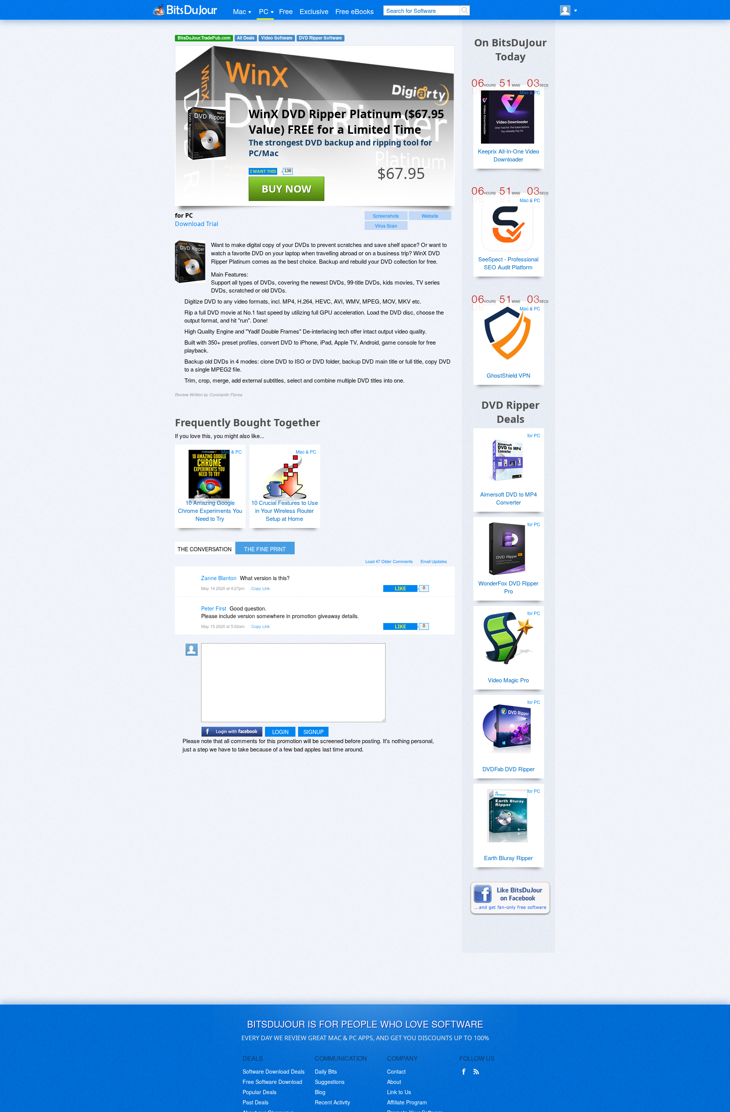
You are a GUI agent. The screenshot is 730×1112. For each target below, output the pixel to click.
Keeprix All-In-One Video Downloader (508, 155)
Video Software (276, 38)
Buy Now (286, 189)
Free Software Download (272, 1081)
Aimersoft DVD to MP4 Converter (508, 498)
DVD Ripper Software (320, 38)
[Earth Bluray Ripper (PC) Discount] (507, 812)
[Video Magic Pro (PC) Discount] (507, 634)
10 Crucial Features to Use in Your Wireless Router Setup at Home (284, 510)
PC (263, 11)
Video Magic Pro (508, 680)
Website (430, 215)
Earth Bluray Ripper (508, 858)
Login (280, 732)
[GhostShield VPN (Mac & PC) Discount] (507, 330)
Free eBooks (354, 11)
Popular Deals (259, 1092)
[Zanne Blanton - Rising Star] (193, 583)
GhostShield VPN (508, 375)
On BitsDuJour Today (510, 49)
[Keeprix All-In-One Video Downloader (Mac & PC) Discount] (507, 114)
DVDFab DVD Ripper (508, 769)
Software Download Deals (274, 1071)
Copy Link (260, 588)
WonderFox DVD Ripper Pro (508, 587)
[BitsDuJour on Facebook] (465, 1072)
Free (286, 11)
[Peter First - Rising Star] (193, 613)
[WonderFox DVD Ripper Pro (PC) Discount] (507, 546)
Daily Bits (326, 1071)
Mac (239, 11)
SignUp (313, 732)
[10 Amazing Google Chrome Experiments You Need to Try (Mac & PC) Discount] (209, 473)
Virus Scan (386, 225)
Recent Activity (332, 1102)
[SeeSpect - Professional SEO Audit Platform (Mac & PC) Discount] (507, 222)
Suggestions (329, 1081)
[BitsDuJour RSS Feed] (477, 1072)
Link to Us (399, 1092)
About (394, 1081)
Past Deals (255, 1102)
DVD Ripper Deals (510, 412)
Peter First (213, 608)
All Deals (245, 38)
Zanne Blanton (218, 578)
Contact (396, 1071)
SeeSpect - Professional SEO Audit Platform (508, 263)
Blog (320, 1092)
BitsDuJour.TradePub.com (204, 38)
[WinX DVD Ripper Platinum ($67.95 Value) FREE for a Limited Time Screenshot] (190, 261)
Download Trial (196, 224)
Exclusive (314, 11)
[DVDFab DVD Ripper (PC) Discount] (507, 723)
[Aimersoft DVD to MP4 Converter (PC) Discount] (507, 457)
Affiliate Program (407, 1102)
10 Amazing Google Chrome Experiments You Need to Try (210, 510)
